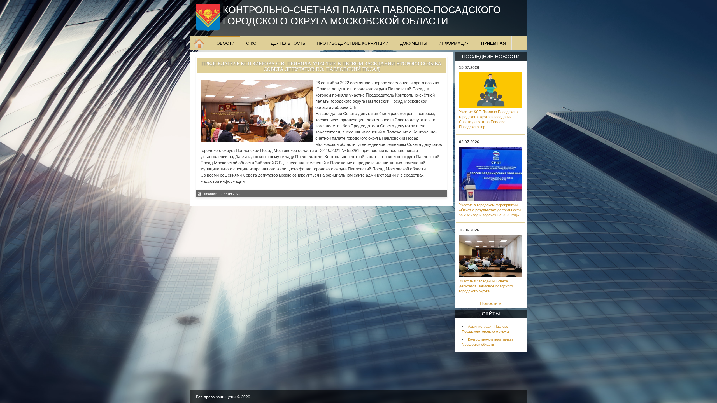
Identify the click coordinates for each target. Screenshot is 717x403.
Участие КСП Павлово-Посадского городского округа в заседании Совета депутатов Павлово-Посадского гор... (488, 119)
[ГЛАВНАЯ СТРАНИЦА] (199, 43)
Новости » (490, 303)
